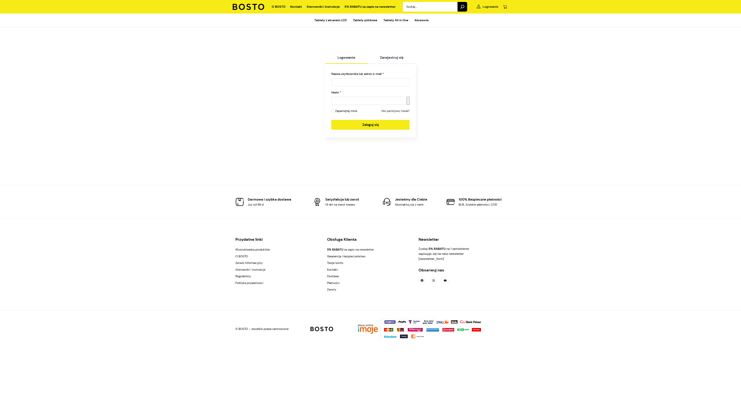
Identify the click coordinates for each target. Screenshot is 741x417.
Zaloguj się (370, 125)
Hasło (343, 92)
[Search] (462, 7)
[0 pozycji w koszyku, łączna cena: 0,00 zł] (505, 6)
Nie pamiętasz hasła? (395, 111)
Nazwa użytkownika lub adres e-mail (365, 74)
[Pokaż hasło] (408, 101)
